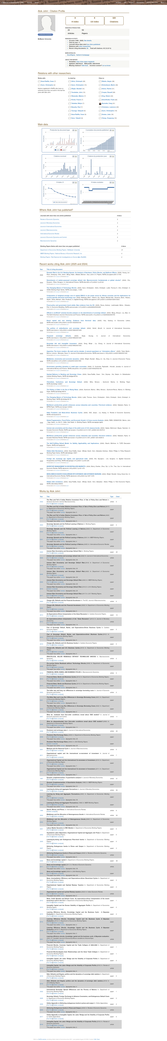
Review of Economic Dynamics (49, 219)
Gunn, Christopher (47, 85)
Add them (85, 65)
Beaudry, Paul (76, 107)
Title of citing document (55, 269)
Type (111, 496)
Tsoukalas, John (76, 92)
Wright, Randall (76, 89)
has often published (93, 44)
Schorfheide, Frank (108, 100)
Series (37, 2)
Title (48, 496)
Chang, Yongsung (108, 118)
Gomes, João (106, 114)
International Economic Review (49, 234)
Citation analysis (58, 504)
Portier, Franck (76, 100)
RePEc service (42, 1039)
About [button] (163, 2)
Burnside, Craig (107, 103)
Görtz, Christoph (76, 81)
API (125, 2)
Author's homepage (82, 55)
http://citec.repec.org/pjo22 (85, 62)
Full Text (49, 504)
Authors (29, 2)
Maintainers (140, 2)
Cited (117, 496)
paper (67, 276)
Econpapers (57, 276)
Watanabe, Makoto (77, 96)
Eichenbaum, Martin (108, 85)
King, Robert (106, 96)
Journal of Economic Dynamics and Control (53, 237)
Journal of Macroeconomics (48, 230)
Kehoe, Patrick (106, 89)
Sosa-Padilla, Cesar (47, 81)
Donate (131, 2)
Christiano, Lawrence (109, 107)
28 (87, 48)
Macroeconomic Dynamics (48, 241)
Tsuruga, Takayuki (77, 111)
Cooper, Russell (107, 92)
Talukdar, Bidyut (76, 103)
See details (87, 40)
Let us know (106, 65)
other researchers (85, 46)
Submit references (152, 2)
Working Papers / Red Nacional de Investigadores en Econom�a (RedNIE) (63, 257)
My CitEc (118, 2)
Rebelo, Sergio (107, 81)
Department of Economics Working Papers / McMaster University (60, 250)
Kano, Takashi (76, 118)
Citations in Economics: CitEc (12, 2)
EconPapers (71, 55)
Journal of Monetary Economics (50, 223)
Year (41, 269)
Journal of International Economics (50, 226)
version (63, 512)
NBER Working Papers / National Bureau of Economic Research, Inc (61, 253)
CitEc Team (97, 1039)
